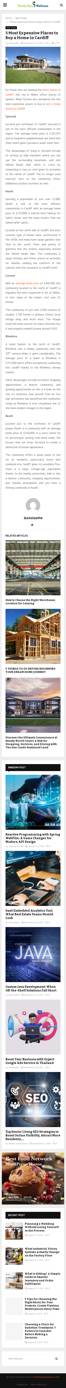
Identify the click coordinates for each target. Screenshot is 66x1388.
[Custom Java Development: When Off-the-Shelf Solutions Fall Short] (33, 954)
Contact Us (22, 1384)
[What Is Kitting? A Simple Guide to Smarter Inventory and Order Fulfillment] (14, 1281)
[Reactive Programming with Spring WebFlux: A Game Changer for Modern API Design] (33, 802)
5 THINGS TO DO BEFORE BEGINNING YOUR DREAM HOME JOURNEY (31, 670)
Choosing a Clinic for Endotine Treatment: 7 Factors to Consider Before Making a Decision (40, 1331)
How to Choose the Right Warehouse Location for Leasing (30, 602)
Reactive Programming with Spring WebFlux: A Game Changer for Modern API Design (33, 838)
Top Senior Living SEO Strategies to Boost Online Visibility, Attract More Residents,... (33, 1135)
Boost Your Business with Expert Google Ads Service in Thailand (30, 1061)
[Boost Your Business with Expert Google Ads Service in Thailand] (33, 1027)
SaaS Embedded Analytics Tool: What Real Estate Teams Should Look (29, 914)
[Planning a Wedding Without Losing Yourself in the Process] (14, 1231)
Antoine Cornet (16, 846)
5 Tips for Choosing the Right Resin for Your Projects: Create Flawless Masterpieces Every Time (42, 1304)
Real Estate (11, 27)
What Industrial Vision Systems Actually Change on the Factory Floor (42, 1252)
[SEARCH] (56, 1358)
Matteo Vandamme (18, 1143)
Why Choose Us (39, 1384)
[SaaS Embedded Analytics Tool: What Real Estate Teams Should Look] (33, 878)
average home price (27, 283)
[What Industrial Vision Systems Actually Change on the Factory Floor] (14, 1256)
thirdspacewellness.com (47, 1377)
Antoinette (14, 43)
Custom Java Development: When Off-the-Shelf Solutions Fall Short (31, 988)
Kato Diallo (14, 922)
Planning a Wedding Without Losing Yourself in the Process (42, 1227)
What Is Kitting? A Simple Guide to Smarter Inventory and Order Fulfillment (42, 1278)
